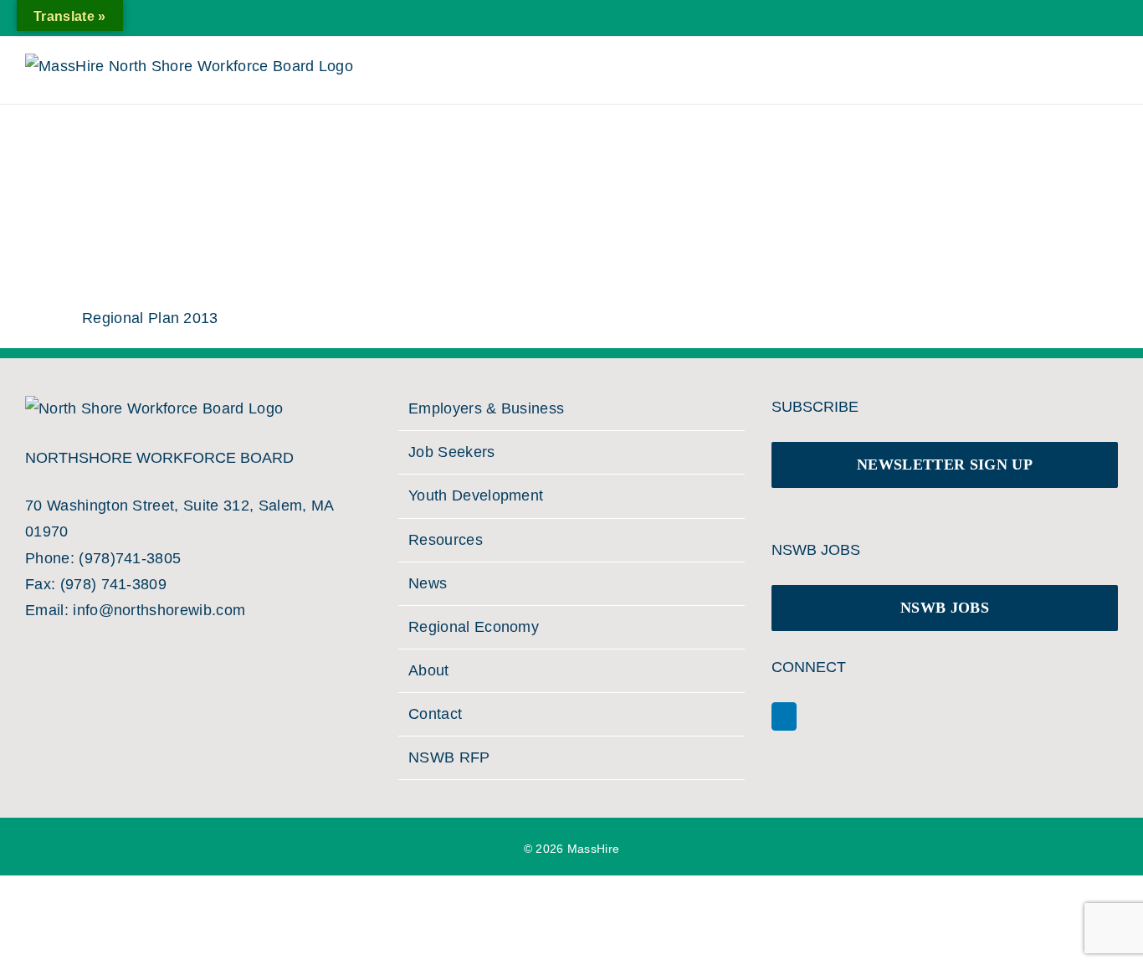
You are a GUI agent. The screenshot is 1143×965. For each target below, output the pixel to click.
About (428, 670)
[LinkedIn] (784, 716)
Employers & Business (486, 408)
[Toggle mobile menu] (1091, 74)
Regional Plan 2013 (150, 318)
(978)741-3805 (130, 558)
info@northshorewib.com (159, 610)
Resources (445, 539)
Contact (435, 714)
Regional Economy (473, 627)
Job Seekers (451, 452)
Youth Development (475, 495)
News (427, 583)
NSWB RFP (449, 757)
